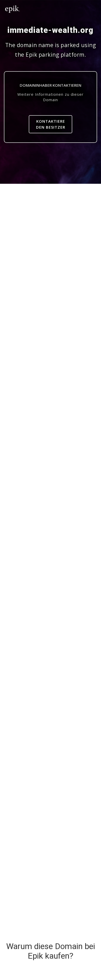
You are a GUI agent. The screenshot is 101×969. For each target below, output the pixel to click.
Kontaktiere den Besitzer (50, 124)
